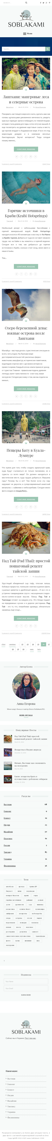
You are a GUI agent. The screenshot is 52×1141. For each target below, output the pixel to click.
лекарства (23, 913)
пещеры (23, 923)
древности (19, 904)
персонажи (10, 923)
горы (36, 895)
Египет (7, 818)
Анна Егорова (40, 107)
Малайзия (10, 107)
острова (19, 918)
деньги (40, 900)
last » (39, 649)
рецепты (23, 932)
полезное (29, 927)
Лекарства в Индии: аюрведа (28, 749)
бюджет (9, 891)
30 (23, 649)
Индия (7, 825)
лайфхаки (10, 913)
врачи (26, 895)
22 (22, 644)
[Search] (26, 2)
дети (8, 904)
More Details (26, 715)
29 (18, 649)
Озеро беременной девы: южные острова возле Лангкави (26, 333)
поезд (18, 927)
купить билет (25, 909)
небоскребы (37, 913)
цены (18, 941)
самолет (35, 932)
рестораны (10, 932)
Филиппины (10, 865)
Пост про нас (30, 1038)
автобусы (10, 886)
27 (49, 644)
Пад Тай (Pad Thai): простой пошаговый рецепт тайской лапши (26, 565)
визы (19, 891)
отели (29, 918)
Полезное (8, 838)
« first (3, 644)
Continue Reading (26, 149)
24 (33, 644)
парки (39, 918)
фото (8, 941)
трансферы (40, 936)
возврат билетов (12, 895)
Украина (8, 859)
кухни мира (40, 909)
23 (28, 644)
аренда (21, 886)
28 (13, 649)
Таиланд (10, 221)
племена (35, 923)
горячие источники (13, 900)
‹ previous (12, 644)
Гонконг (7, 811)
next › (32, 649)
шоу (38, 941)
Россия (7, 845)
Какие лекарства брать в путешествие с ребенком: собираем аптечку (31, 779)
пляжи (8, 927)
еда (30, 904)
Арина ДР (33, 886)
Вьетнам (8, 804)
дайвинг (29, 900)
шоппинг (28, 941)
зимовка (40, 904)
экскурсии (10, 945)
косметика (10, 909)
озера (8, 918)
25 (38, 644)
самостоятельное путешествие (18, 936)
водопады (30, 891)
